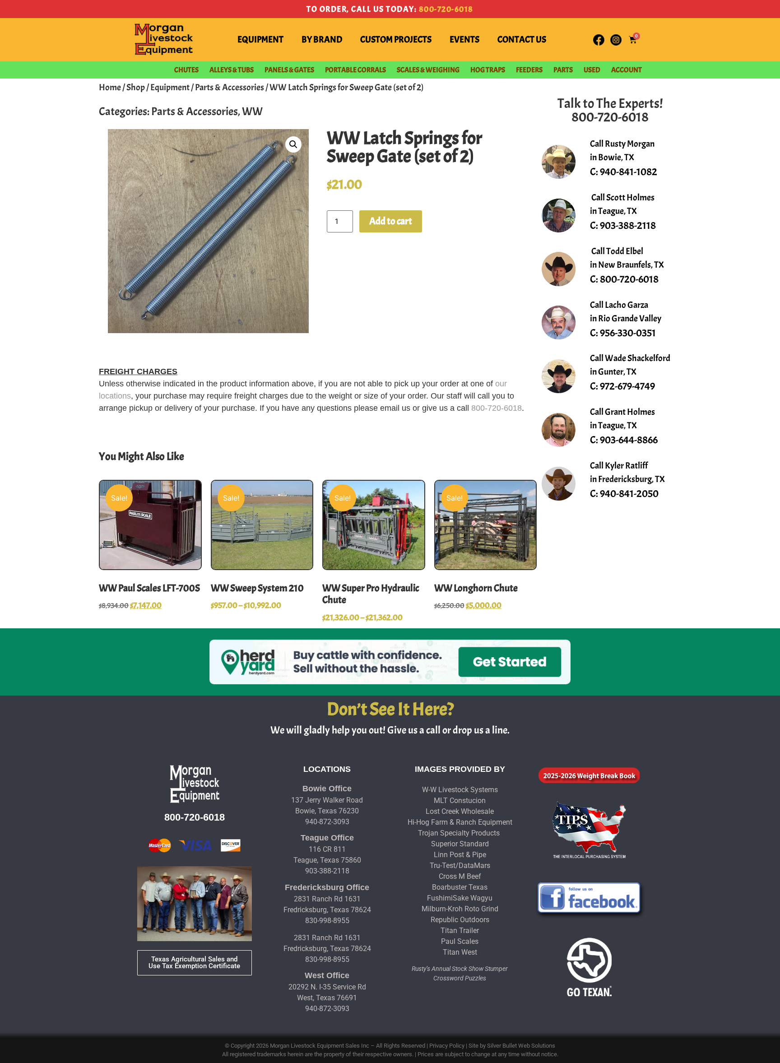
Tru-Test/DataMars (460, 865)
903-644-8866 (629, 439)
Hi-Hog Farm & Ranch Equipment (460, 822)
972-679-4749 (627, 386)
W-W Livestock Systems (460, 789)
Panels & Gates (289, 69)
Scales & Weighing (428, 69)
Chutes (186, 69)
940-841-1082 (628, 171)
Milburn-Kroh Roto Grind (460, 909)
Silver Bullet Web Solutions (521, 1045)
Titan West (460, 952)
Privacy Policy (446, 1045)
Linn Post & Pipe (460, 854)
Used (592, 69)
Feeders (529, 69)
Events (464, 39)
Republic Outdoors (460, 919)
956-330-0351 (628, 332)
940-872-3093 (327, 821)
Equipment (260, 39)
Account (626, 69)
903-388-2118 (628, 225)
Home (110, 87)
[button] (293, 144)
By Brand (322, 39)
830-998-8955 (327, 920)
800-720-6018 (446, 9)
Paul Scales (459, 941)
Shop (135, 87)
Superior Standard (460, 844)
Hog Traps (487, 69)
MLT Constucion (460, 800)
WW (252, 111)
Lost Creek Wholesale (460, 811)
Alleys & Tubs (231, 69)
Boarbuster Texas (460, 887)
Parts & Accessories (229, 87)
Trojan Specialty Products (459, 833)
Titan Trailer (460, 930)
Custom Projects (396, 39)
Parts (563, 69)
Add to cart (390, 221)
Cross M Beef (460, 876)
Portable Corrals (355, 69)
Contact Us (521, 39)
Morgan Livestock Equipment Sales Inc (319, 1045)
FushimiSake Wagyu (459, 898)
